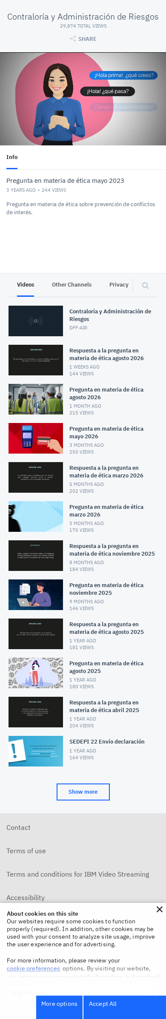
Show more (83, 791)
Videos (25, 284)
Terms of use (26, 850)
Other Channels (72, 284)
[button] (160, 909)
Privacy (119, 284)
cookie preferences (33, 968)
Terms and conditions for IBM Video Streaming (77, 874)
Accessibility (25, 897)
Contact (18, 827)
